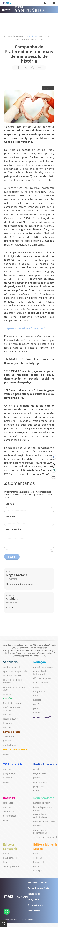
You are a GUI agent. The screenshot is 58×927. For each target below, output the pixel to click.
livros (5, 862)
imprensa (8, 714)
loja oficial (8, 723)
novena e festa (12, 731)
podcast (37, 777)
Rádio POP (10, 798)
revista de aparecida (15, 749)
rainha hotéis (9, 745)
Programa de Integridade (34, 896)
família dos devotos (12, 703)
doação (7, 698)
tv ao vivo (7, 777)
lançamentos (39, 862)
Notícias (33, 36)
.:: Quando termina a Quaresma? (24, 328)
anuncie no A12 (42, 717)
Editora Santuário (10, 846)
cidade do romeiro (12, 675)
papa (35, 708)
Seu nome (11, 504)
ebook (36, 866)
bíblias (6, 853)
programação (9, 773)
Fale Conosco (34, 910)
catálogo (37, 870)
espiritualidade (40, 682)
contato (7, 694)
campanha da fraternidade (40, 672)
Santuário (10, 662)
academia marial (11, 666)
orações (37, 704)
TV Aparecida (13, 764)
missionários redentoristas (40, 815)
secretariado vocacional (45, 837)
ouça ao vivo (39, 773)
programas (38, 786)
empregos (8, 802)
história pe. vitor (41, 802)
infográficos (39, 691)
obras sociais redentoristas (40, 831)
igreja (36, 686)
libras (36, 695)
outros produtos (11, 866)
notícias (7, 727)
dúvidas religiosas (42, 678)
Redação (39, 662)
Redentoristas (43, 798)
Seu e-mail (11, 516)
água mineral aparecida (15, 671)
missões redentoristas (44, 821)
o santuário (8, 736)
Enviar (11, 556)
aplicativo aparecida (43, 666)
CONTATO (22, 896)
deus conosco (10, 857)
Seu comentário (13, 529)
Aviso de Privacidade (38, 882)
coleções (37, 857)
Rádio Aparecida (45, 764)
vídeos (6, 754)
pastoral (7, 740)
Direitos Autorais (36, 905)
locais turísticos (11, 718)
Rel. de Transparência (38, 888)
